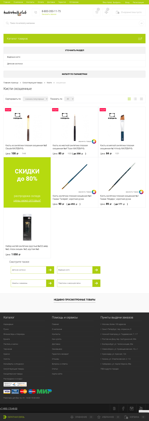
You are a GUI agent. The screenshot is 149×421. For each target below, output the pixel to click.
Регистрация (138, 2)
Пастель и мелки (10, 344)
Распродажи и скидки (12, 379)
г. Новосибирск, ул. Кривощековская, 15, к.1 (119, 349)
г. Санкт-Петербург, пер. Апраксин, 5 (116, 329)
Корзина (137, 417)
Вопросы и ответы (60, 364)
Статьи (55, 369)
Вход (127, 2)
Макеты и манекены (19, 283)
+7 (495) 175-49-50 (8, 408)
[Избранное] (97, 12)
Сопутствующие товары (13, 369)
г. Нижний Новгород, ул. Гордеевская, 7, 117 (119, 334)
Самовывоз (57, 349)
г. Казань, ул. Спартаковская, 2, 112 (116, 359)
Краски (6, 354)
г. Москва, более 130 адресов (113, 324)
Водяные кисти (13, 57)
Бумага (6, 339)
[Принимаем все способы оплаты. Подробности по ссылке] (76, 391)
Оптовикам (74, 2)
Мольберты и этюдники (13, 364)
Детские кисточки (15, 64)
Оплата (41, 2)
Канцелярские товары (13, 374)
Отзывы (55, 359)
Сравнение (83, 417)
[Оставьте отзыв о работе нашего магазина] (76, 384)
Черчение (7, 349)
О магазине (18, 2)
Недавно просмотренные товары (74, 299)
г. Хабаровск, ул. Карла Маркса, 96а (116, 364)
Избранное (110, 417)
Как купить (56, 339)
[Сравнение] (106, 12)
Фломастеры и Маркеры (14, 334)
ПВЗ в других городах (110, 369)
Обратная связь (16, 417)
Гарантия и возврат (60, 354)
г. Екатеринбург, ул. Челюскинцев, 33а (117, 344)
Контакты (30, 2)
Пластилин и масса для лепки (69, 283)
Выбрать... (117, 2)
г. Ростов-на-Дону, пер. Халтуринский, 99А (118, 339)
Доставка (51, 2)
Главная (6, 2)
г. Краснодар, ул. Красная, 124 (113, 354)
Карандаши (8, 324)
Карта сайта (57, 374)
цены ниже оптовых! (27, 200)
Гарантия (62, 2)
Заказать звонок (49, 14)
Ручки (6, 329)
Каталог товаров (17, 38)
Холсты (6, 359)
